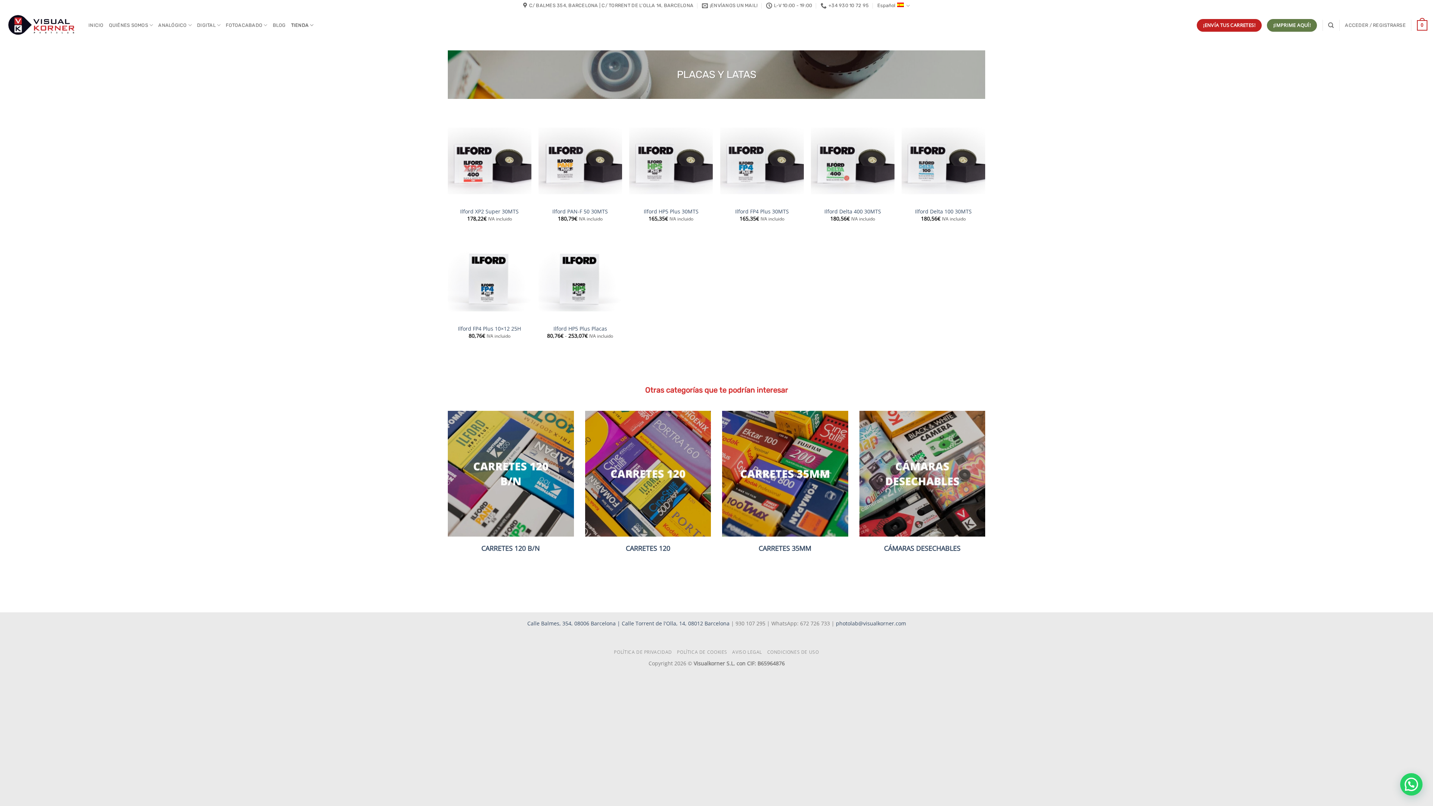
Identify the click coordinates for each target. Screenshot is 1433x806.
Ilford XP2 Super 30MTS (489, 211)
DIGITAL (206, 25)
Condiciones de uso (793, 652)
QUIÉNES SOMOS (128, 25)
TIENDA (300, 25)
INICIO (96, 25)
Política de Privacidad (643, 652)
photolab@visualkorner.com (871, 623)
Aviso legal (747, 652)
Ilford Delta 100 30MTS (943, 211)
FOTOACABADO (244, 25)
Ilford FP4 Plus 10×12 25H (489, 328)
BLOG (279, 25)
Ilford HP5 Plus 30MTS (671, 211)
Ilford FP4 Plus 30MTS (762, 211)
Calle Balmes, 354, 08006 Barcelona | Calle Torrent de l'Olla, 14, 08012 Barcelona (629, 623)
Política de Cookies (702, 652)
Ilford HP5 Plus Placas (580, 328)
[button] (1375, 25)
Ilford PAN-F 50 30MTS (580, 211)
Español (886, 5)
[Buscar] (1331, 25)
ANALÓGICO (172, 25)
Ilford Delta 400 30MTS (852, 211)
